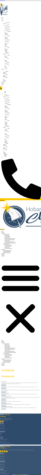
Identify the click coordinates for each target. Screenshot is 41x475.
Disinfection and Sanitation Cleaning (10, 238)
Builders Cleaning (7, 30)
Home (2, 17)
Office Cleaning (7, 25)
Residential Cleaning (6, 53)
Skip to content (2, 0)
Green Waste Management (7, 251)
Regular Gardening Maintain (5, 72)
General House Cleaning (8, 354)
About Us (4, 93)
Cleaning (3, 20)
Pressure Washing (7, 27)
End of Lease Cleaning (8, 355)
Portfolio (5, 155)
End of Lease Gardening (6, 252)
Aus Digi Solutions (18, 474)
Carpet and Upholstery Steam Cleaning (7, 49)
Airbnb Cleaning (7, 63)
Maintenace (5, 154)
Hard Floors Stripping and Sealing (7, 44)
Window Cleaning (7, 40)
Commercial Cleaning (6, 23)
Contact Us (4, 157)
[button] (1, 88)
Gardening (5, 142)
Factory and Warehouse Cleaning (7, 37)
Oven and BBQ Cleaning (8, 248)
